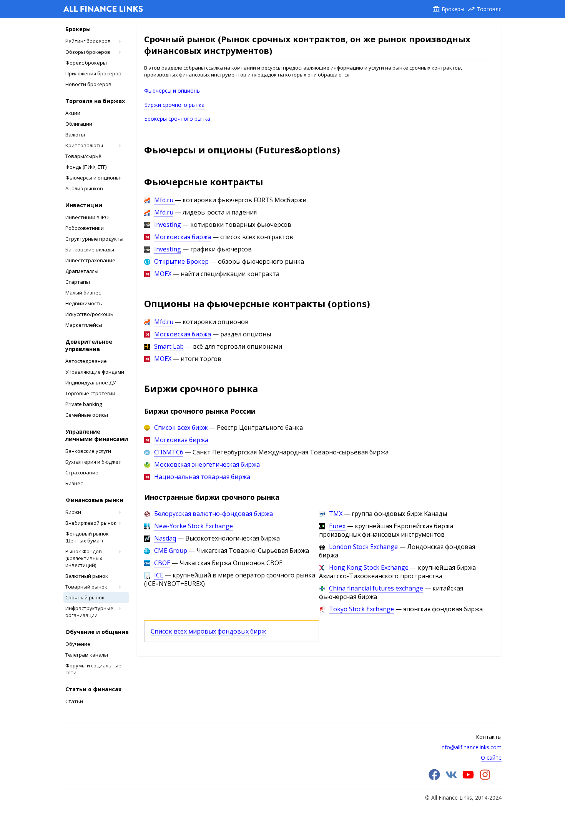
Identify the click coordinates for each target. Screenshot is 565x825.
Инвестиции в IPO (87, 217)
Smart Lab (169, 346)
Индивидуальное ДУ (90, 382)
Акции (72, 113)
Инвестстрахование (90, 260)
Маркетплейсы (83, 324)
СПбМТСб (168, 452)
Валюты (75, 134)
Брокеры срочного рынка (177, 118)
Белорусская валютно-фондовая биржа (213, 513)
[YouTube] (468, 778)
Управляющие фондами (94, 371)
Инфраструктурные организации (89, 612)
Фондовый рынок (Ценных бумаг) (87, 537)
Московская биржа (182, 237)
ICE (158, 575)
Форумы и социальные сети (93, 669)
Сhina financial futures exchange (376, 588)
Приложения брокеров (93, 73)
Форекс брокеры (86, 62)
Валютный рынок (86, 575)
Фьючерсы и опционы (92, 177)
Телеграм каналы (86, 654)
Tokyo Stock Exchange (361, 609)
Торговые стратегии (90, 393)
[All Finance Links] (103, 9)
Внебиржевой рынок (90, 522)
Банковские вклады (89, 249)
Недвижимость (83, 303)
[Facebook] (434, 778)
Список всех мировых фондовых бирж (208, 631)
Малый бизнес (83, 292)
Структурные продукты (94, 238)
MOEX (163, 273)
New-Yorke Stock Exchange (193, 526)
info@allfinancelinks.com (471, 747)
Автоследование (86, 361)
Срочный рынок (85, 597)
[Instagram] (485, 778)
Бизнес (74, 483)
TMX (335, 513)
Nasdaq (165, 538)
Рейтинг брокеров (88, 41)
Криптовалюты (84, 145)
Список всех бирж (181, 427)
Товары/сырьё (83, 156)
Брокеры (453, 9)
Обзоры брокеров (87, 51)
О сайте (491, 757)
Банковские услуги (88, 450)
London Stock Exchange (363, 546)
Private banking (83, 404)
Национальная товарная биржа (202, 476)
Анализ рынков (84, 188)
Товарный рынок (86, 586)
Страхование (81, 472)
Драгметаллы (81, 271)
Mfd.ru (164, 200)
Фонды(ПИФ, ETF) (85, 166)
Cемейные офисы (86, 414)
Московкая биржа (181, 440)
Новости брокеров (88, 84)
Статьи (74, 701)
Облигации (78, 123)
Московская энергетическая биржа (207, 464)
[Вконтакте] (451, 778)
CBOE (162, 563)
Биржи (73, 512)
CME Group (170, 550)
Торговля (489, 9)
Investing (167, 224)
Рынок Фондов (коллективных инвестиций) (83, 558)
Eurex (337, 526)
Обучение (77, 643)
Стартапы (77, 281)
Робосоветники (84, 228)
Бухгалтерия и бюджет (93, 461)
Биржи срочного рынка (174, 104)
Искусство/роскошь (89, 314)
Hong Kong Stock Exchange (369, 567)
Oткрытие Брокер (181, 261)
